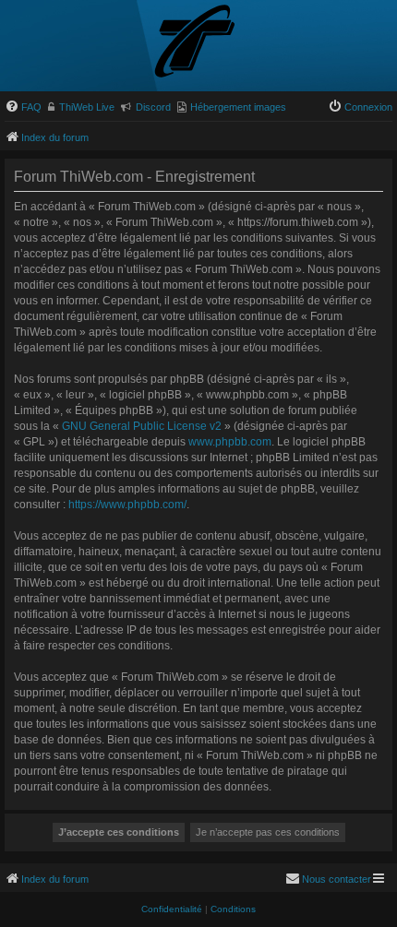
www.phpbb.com (229, 441)
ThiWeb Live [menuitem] (86, 107)
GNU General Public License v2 (142, 426)
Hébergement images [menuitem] (238, 107)
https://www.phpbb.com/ (127, 504)
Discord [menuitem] (153, 107)
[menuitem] (23, 107)
